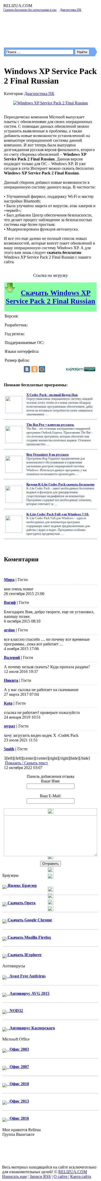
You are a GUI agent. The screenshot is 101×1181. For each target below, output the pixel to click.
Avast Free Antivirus (26, 976)
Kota (8, 703)
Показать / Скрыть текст (26, 763)
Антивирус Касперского (30, 1028)
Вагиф (10, 602)
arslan (9, 630)
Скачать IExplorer (24, 955)
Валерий (12, 657)
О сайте (61, 1176)
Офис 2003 (17, 1049)
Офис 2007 (17, 1066)
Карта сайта (80, 1176)
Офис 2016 (17, 1118)
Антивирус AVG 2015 (27, 993)
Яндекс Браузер (21, 885)
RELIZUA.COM (72, 1172)
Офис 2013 (17, 1101)
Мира (9, 579)
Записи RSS (40, 1176)
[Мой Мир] (42, 369)
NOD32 (14, 1010)
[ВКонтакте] (27, 369)
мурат (9, 726)
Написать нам (14, 1176)
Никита (11, 680)
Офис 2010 (17, 1084)
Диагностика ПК (39, 93)
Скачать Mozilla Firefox (28, 937)
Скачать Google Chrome (29, 920)
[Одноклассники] (34, 369)
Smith (9, 749)
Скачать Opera (20, 903)
